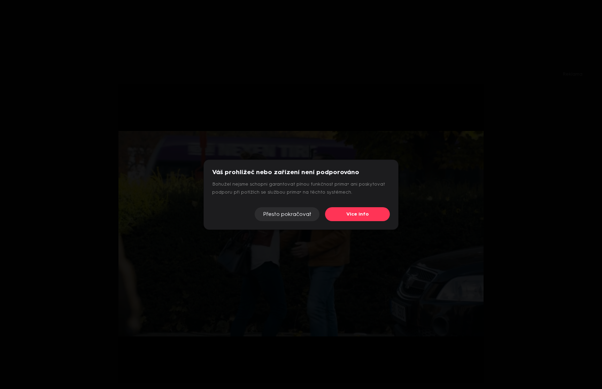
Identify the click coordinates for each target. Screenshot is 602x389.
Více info (357, 214)
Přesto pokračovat (287, 214)
